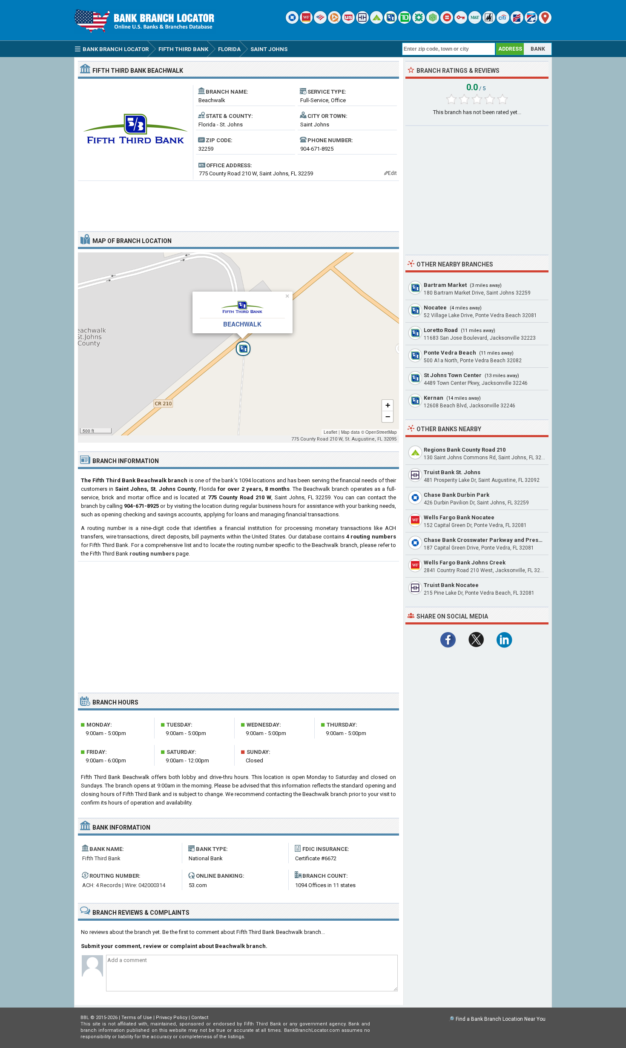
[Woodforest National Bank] (488, 22)
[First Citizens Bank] (517, 22)
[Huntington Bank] (432, 22)
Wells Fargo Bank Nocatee (459, 517)
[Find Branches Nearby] (545, 22)
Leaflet (330, 432)
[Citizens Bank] (418, 22)
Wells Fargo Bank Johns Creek (464, 562)
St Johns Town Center (453, 375)
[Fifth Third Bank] (390, 22)
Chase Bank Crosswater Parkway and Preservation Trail (499, 540)
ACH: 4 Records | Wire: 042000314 (123, 885)
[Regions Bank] (376, 22)
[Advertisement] (238, 202)
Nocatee (435, 307)
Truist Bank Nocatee (451, 585)
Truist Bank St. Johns (452, 472)
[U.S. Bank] (348, 22)
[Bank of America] (320, 22)
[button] (238, 343)
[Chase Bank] (292, 22)
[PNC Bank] (334, 22)
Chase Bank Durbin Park (456, 495)
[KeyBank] (460, 22)
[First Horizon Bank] (531, 22)
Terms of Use (136, 1017)
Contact (199, 1017)
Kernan (433, 398)
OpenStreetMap (381, 432)
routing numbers (152, 553)
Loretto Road (441, 330)
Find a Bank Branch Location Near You (501, 1019)
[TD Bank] (404, 22)
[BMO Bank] (446, 22)
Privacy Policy (171, 1017)
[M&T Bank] (474, 22)
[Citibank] (503, 22)
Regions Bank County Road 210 (464, 450)
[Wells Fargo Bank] (306, 22)
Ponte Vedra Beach (450, 352)
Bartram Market (445, 285)
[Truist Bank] (362, 22)
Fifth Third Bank (101, 858)
